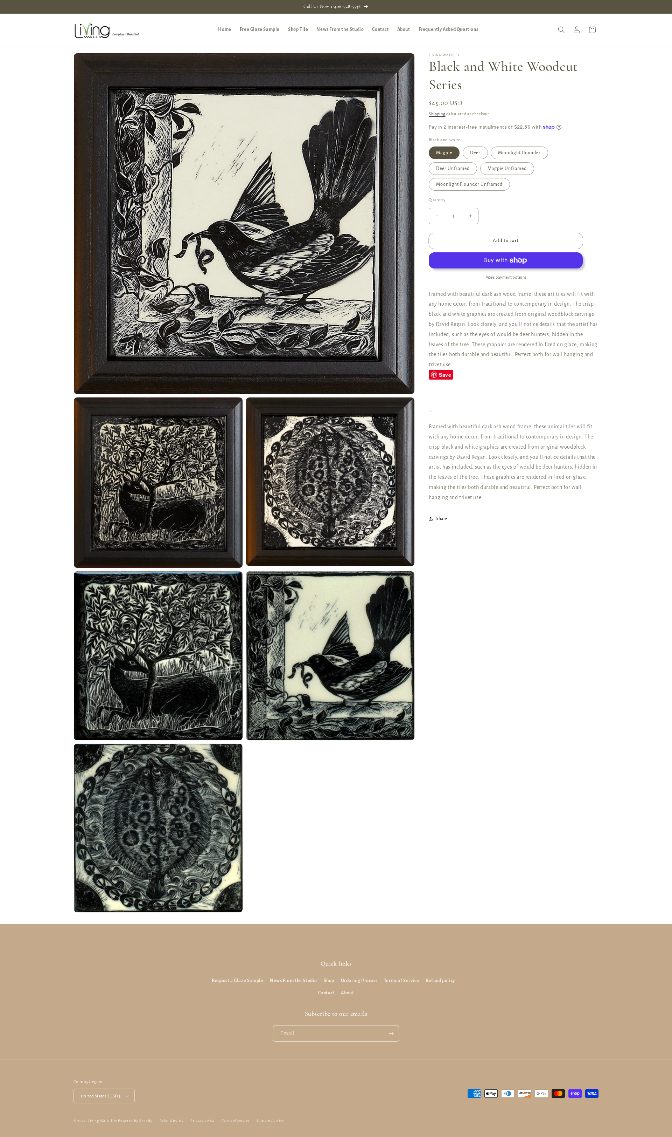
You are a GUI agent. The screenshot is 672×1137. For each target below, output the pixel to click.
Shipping (437, 114)
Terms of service (236, 1120)
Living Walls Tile (102, 1121)
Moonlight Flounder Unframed (469, 184)
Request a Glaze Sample (237, 980)
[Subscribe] (391, 1033)
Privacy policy (202, 1120)
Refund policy (440, 980)
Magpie (444, 152)
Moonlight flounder (519, 152)
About (347, 992)
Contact (326, 992)
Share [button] (442, 518)
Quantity (437, 200)
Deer (475, 152)
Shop (329, 980)
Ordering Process (359, 980)
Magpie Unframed (507, 168)
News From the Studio (293, 980)
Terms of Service (401, 980)
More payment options (505, 277)
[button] (561, 30)
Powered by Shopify (135, 1121)
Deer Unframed (453, 168)
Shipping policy (270, 1120)
